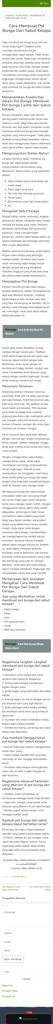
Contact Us (8, 996)
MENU (46, 3)
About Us (7, 985)
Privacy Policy (10, 990)
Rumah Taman (19, 876)
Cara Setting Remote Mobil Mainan (40, 886)
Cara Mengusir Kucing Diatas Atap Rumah (11, 886)
